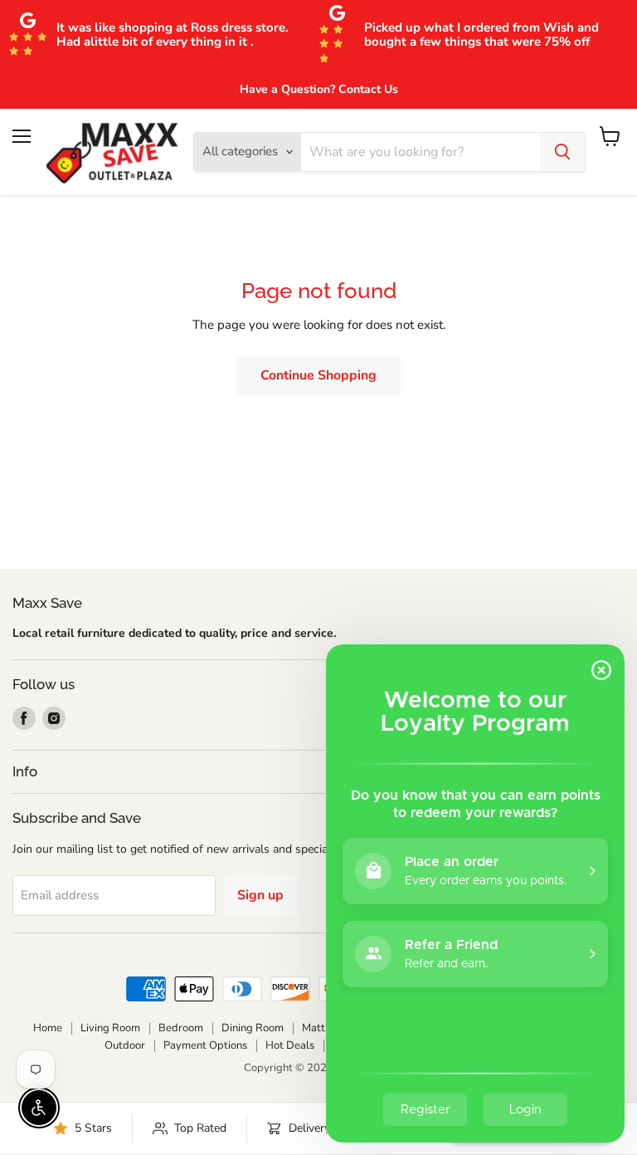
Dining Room (252, 1027)
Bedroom (180, 1027)
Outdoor (125, 1045)
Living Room (110, 1027)
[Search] (562, 152)
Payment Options (205, 1045)
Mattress (323, 1027)
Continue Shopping (318, 375)
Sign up (260, 895)
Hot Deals (289, 1045)
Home (47, 1027)
